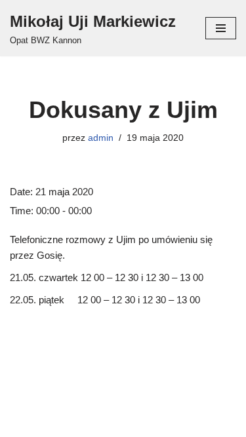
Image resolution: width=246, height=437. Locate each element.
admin (100, 138)
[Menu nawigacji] (220, 28)
